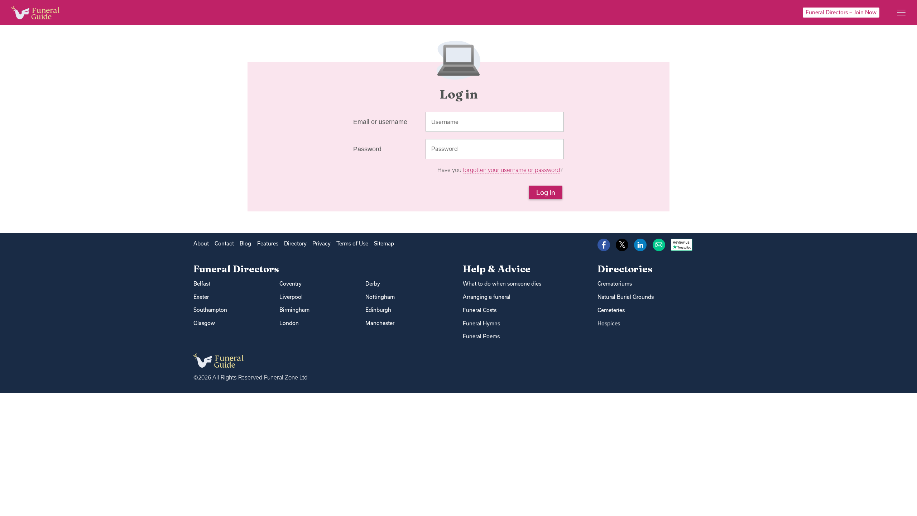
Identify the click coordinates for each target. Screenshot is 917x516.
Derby (372, 284)
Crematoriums (614, 284)
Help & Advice (496, 269)
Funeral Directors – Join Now (841, 12)
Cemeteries (611, 310)
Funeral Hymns (481, 323)
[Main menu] (901, 12)
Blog (245, 243)
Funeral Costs (479, 310)
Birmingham (294, 310)
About (201, 243)
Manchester (379, 323)
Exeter (201, 297)
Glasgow (204, 323)
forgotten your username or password (511, 170)
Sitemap (384, 243)
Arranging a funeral (486, 297)
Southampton (210, 310)
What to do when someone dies (502, 284)
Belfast (201, 284)
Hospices (608, 323)
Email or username (380, 122)
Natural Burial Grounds (625, 297)
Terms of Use (352, 243)
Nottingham (380, 297)
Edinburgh (378, 310)
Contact (224, 243)
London (289, 323)
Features (267, 243)
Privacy (321, 243)
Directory (295, 243)
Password (367, 149)
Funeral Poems (481, 336)
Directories (625, 269)
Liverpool (291, 297)
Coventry (290, 284)
